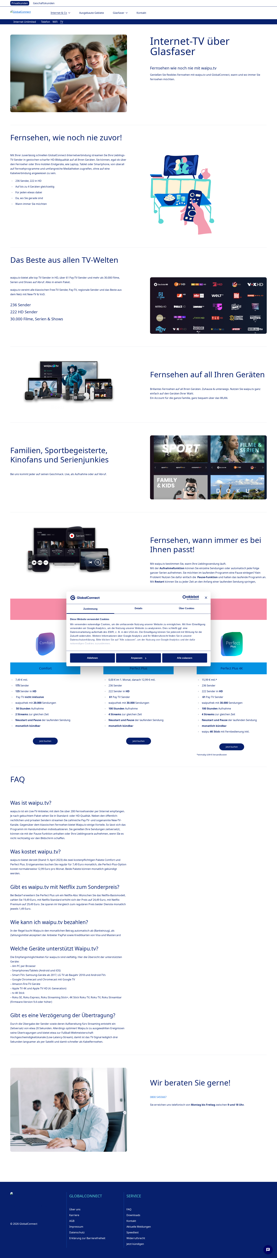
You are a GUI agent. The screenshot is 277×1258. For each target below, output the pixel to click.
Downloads (133, 1215)
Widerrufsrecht (135, 1238)
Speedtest (132, 1232)
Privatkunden (20, 3)
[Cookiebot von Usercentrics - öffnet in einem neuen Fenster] (185, 597)
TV (61, 22)
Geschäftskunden (44, 3)
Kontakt (141, 13)
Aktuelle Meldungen (138, 1226)
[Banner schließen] (206, 598)
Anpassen (136, 658)
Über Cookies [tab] (186, 608)
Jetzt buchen (45, 741)
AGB (71, 1221)
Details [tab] (139, 608)
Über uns (74, 1209)
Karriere (74, 1215)
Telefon (45, 22)
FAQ (128, 1209)
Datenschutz (77, 1232)
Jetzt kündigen (135, 1244)
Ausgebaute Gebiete (91, 13)
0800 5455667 (158, 1097)
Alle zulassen (184, 658)
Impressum (76, 1226)
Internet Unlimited (24, 22)
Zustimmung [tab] (90, 608)
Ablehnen (92, 658)
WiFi (55, 22)
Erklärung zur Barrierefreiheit (87, 1238)
